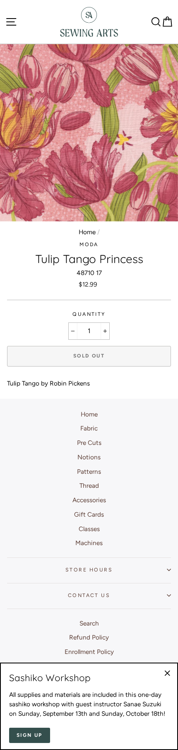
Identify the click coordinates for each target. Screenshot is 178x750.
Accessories (89, 500)
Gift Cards (89, 514)
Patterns (89, 471)
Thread (89, 485)
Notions (89, 457)
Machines (89, 543)
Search (89, 623)
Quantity (89, 314)
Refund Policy (89, 637)
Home (87, 232)
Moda (89, 244)
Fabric (89, 428)
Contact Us (89, 595)
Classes (89, 529)
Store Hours (89, 570)
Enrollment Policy (89, 652)
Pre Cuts (89, 443)
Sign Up (30, 735)
